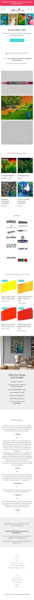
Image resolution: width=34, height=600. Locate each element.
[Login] (28, 9)
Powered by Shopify (24, 594)
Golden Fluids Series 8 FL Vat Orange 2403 (8, 325)
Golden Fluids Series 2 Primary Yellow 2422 (8, 298)
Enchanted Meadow (7, 176)
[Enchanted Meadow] (8, 165)
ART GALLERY (17, 577)
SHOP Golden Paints (17, 579)
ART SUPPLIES (17, 582)
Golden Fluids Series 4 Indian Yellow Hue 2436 (25, 299)
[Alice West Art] (17, 9)
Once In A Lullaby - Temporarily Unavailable (24, 201)
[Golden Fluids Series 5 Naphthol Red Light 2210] (25, 314)
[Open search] (4, 9)
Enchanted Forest (23, 176)
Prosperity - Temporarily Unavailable (5, 201)
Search (17, 556)
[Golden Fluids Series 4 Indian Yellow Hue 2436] (25, 286)
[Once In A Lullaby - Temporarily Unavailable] (25, 189)
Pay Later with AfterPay (17, 565)
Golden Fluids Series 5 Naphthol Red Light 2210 (25, 326)
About (17, 575)
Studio (17, 584)
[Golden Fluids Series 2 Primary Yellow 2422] (8, 286)
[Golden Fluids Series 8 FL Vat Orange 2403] (8, 314)
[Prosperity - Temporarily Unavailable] (8, 189)
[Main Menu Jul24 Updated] (2, 9)
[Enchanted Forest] (25, 165)
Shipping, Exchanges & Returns (17, 568)
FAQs (17, 560)
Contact (17, 558)
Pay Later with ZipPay (17, 563)
